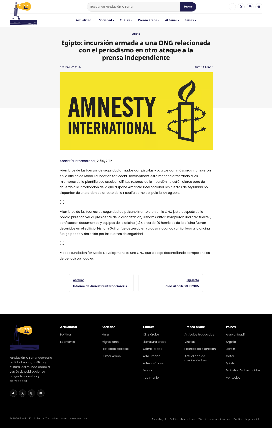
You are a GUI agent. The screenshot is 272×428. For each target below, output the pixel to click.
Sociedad (106, 20)
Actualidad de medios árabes (195, 358)
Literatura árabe (155, 342)
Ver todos (233, 378)
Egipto (136, 34)
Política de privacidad (248, 419)
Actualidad (85, 20)
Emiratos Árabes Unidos (243, 370)
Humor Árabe (111, 356)
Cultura (126, 20)
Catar (230, 356)
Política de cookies (182, 419)
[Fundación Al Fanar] (23, 7)
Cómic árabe (152, 349)
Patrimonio (151, 378)
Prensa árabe (149, 20)
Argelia (231, 342)
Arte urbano (151, 356)
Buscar (188, 6)
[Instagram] (250, 6)
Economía (67, 342)
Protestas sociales (115, 349)
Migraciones (110, 342)
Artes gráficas (153, 363)
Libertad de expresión (200, 349)
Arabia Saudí (235, 334)
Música (148, 370)
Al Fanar (172, 20)
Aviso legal (159, 419)
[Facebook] (232, 6)
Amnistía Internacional (77, 161)
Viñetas (189, 342)
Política (65, 334)
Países (190, 20)
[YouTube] (258, 6)
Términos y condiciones (214, 419)
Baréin (230, 349)
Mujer (105, 334)
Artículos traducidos (199, 334)
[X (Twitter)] (241, 6)
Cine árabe (151, 334)
